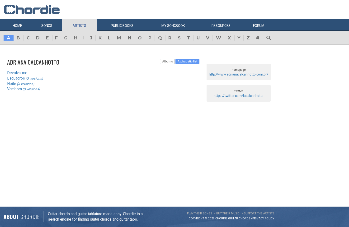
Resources (221, 26)
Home (17, 26)
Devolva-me (17, 73)
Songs (46, 26)
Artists (79, 26)
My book (173, 26)
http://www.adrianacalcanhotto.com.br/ (238, 74)
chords (244, 218)
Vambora (14, 89)
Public (122, 26)
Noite (11, 83)
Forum (258, 26)
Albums (167, 61)
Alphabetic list (187, 61)
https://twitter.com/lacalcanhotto (239, 96)
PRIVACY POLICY (263, 218)
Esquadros (16, 78)
